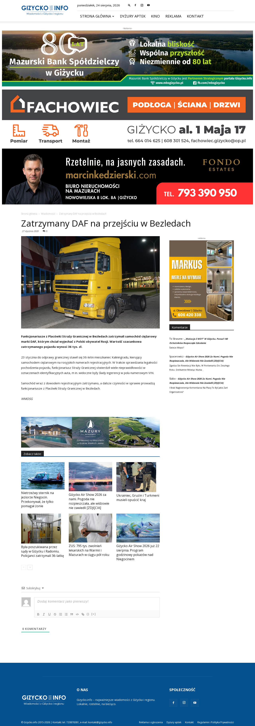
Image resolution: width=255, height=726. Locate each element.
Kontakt (195, 16)
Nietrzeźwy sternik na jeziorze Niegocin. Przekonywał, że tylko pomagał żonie (37, 499)
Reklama (173, 16)
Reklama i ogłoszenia (151, 722)
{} (88, 614)
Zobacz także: (32, 454)
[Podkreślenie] (49, 614)
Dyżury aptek (132, 16)
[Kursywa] (44, 614)
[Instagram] (142, 5)
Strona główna (95, 16)
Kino (155, 16)
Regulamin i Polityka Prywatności (215, 722)
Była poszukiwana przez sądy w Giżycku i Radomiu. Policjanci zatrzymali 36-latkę (42, 551)
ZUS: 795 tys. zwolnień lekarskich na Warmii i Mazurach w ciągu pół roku (89, 550)
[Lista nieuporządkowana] (66, 614)
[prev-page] (23, 567)
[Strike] (55, 614)
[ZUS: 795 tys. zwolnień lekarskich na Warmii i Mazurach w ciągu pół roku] (90, 528)
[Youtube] (148, 5)
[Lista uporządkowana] (60, 614)
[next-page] (29, 567)
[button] (129, 5)
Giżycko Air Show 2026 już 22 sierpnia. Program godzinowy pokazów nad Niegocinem (137, 552)
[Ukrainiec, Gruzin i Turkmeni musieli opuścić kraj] (138, 477)
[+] (93, 614)
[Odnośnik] (83, 614)
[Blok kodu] (77, 614)
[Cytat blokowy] (72, 614)
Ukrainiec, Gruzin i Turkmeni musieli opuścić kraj (137, 497)
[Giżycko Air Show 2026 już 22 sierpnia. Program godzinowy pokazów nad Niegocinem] (138, 528)
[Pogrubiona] (38, 614)
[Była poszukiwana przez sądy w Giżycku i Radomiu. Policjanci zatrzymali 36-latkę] (43, 529)
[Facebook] (135, 5)
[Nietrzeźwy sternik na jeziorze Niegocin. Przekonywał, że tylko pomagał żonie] (43, 475)
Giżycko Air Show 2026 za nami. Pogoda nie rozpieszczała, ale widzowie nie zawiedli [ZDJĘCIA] (89, 501)
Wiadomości (48, 213)
